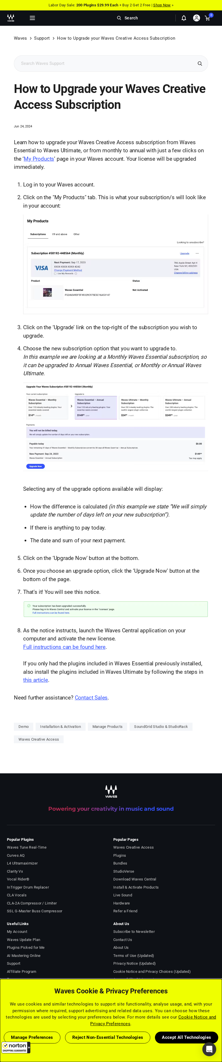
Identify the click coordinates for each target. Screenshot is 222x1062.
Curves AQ (16, 855)
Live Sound (122, 895)
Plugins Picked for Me (26, 947)
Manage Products (107, 726)
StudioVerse (123, 871)
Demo (23, 726)
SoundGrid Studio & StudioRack (161, 726)
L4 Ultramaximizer (22, 863)
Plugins (119, 855)
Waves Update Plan (23, 940)
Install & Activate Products (136, 887)
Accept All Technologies (186, 1037)
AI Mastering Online (24, 955)
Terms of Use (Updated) (133, 955)
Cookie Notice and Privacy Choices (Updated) (152, 971)
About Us (121, 947)
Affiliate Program (21, 971)
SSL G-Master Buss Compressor (34, 911)
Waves (20, 38)
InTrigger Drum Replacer (28, 887)
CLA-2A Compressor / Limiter (32, 903)
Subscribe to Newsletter (134, 931)
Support (42, 38)
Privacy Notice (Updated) (134, 963)
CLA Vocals (17, 895)
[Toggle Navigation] (32, 17)
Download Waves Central (134, 879)
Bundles (120, 863)
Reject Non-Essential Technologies (107, 1037)
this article (35, 680)
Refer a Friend (125, 911)
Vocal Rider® (18, 879)
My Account (17, 931)
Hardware (121, 903)
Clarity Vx (15, 871)
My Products (39, 158)
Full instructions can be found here (64, 647)
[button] (15, 1047)
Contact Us (122, 940)
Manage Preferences (32, 1037)
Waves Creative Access (38, 739)
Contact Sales (91, 697)
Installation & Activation (60, 726)
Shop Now (162, 5)
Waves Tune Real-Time (27, 847)
